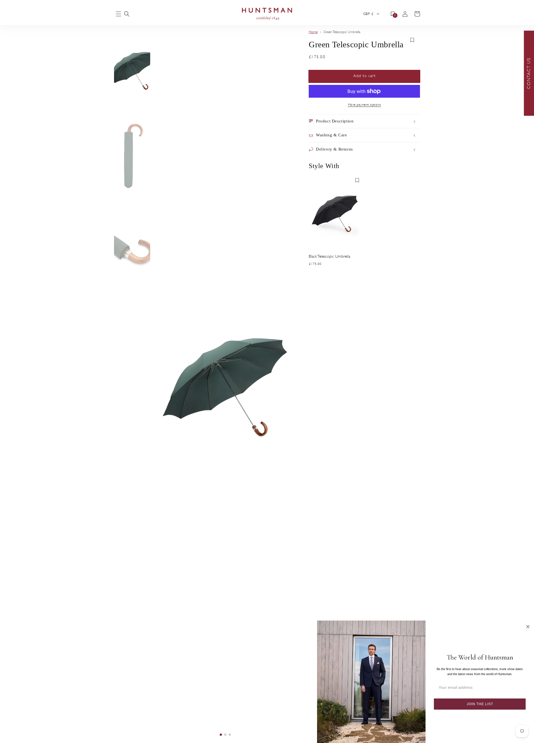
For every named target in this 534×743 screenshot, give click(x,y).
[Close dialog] (528, 626)
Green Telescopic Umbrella (341, 32)
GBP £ (368, 14)
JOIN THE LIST (480, 704)
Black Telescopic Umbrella (329, 256)
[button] (127, 14)
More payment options (364, 105)
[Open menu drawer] (118, 14)
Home (313, 32)
